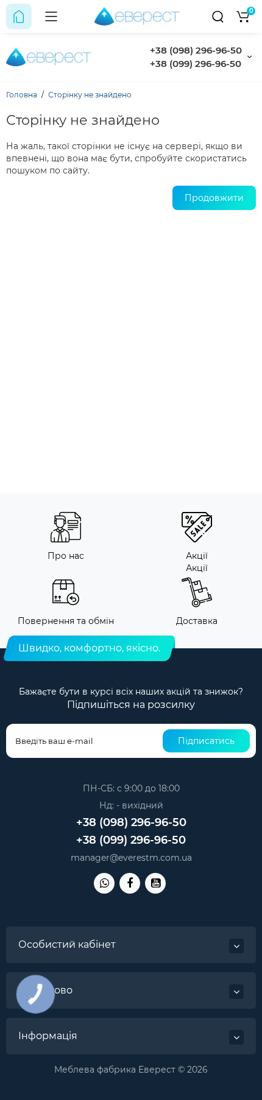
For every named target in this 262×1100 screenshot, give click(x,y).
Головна (21, 94)
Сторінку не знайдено (90, 94)
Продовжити (214, 197)
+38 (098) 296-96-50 (196, 50)
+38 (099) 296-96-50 (195, 63)
